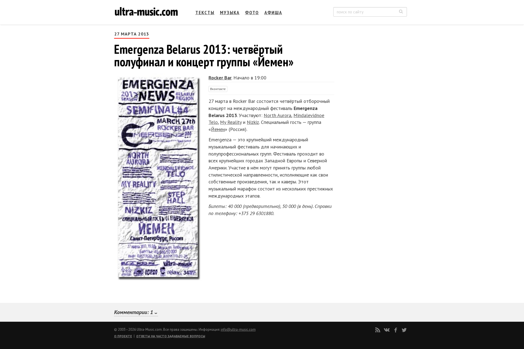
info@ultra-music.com (238, 329)
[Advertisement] (374, 84)
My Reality (231, 122)
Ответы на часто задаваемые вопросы (170, 336)
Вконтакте (218, 89)
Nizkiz (253, 122)
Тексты (205, 12)
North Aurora (277, 115)
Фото (252, 12)
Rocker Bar (220, 77)
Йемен (218, 129)
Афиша (273, 12)
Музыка (230, 12)
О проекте (123, 336)
